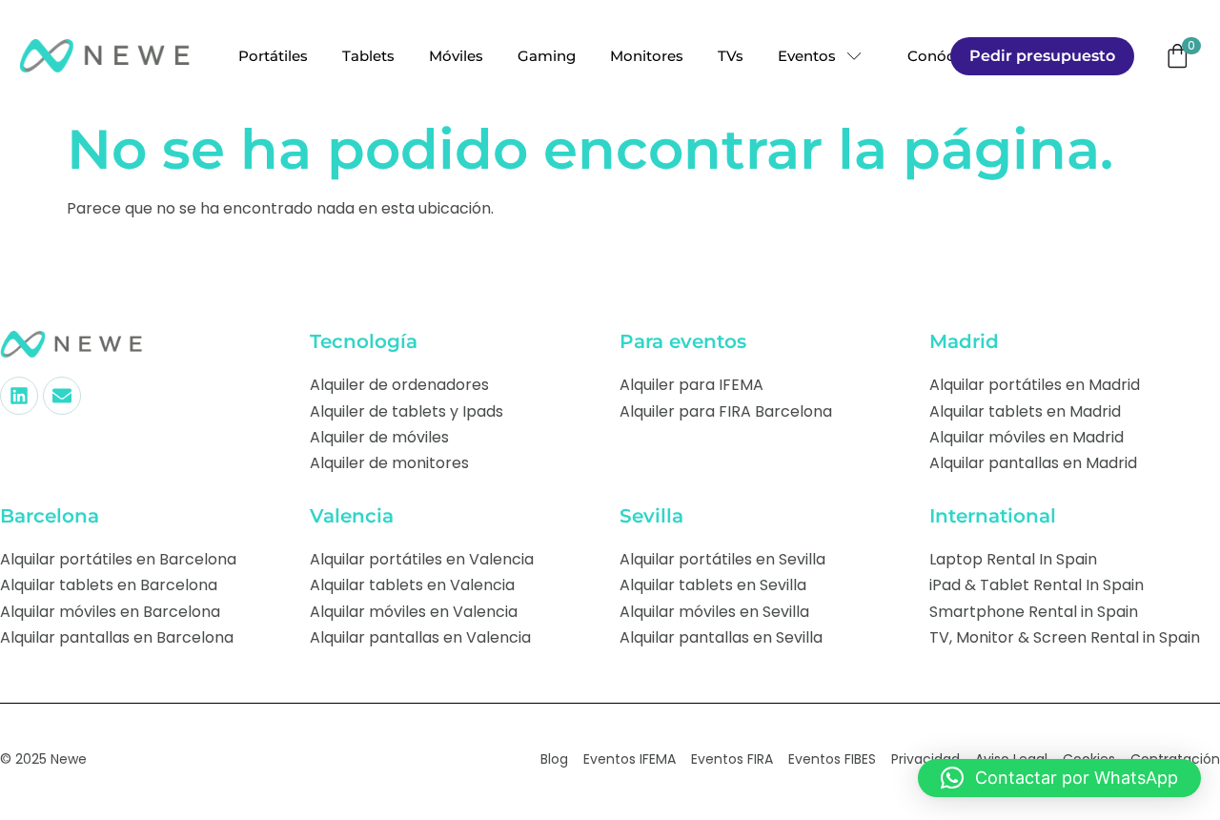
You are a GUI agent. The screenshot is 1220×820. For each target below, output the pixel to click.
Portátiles (273, 56)
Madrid (964, 341)
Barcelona (49, 515)
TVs (730, 56)
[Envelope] (62, 396)
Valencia (352, 515)
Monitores (646, 56)
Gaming (547, 56)
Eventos (807, 56)
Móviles (456, 56)
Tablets (368, 56)
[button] (1059, 778)
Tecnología (363, 341)
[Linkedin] (19, 396)
